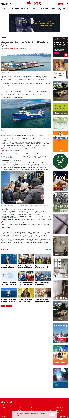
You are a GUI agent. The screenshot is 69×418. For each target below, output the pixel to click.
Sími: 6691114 (3, 407)
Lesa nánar (17, 415)
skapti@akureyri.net (14, 48)
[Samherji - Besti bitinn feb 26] (34, 23)
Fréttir (3, 305)
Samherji (9, 305)
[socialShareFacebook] (47, 250)
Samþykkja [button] (51, 414)
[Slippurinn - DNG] (60, 378)
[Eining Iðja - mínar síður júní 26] (60, 141)
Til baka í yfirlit (5, 249)
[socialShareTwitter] (50, 250)
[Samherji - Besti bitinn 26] (60, 224)
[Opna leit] (67, 3)
